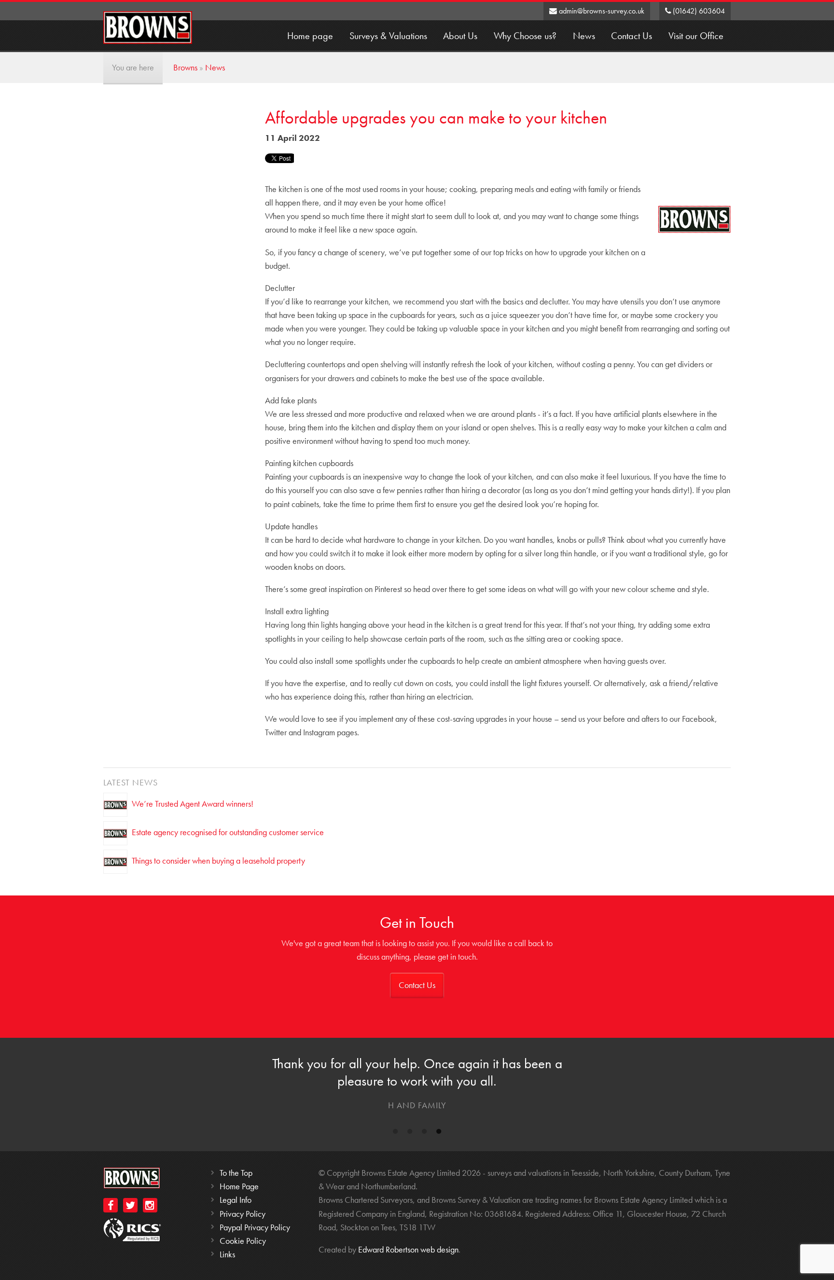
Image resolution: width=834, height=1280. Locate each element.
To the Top (236, 1172)
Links (227, 1254)
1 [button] (395, 1133)
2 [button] (410, 1133)
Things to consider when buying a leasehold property (218, 860)
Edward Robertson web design (408, 1249)
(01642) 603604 (698, 11)
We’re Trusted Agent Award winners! (192, 803)
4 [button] (439, 1133)
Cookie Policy (243, 1240)
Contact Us (631, 36)
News (584, 36)
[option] (417, 1086)
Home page (310, 36)
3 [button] (424, 1133)
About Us (460, 36)
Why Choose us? (525, 36)
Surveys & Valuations (388, 36)
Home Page (239, 1186)
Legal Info (235, 1199)
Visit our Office (695, 36)
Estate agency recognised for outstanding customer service (228, 831)
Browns (185, 67)
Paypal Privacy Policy (255, 1227)
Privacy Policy (242, 1213)
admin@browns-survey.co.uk (600, 11)
